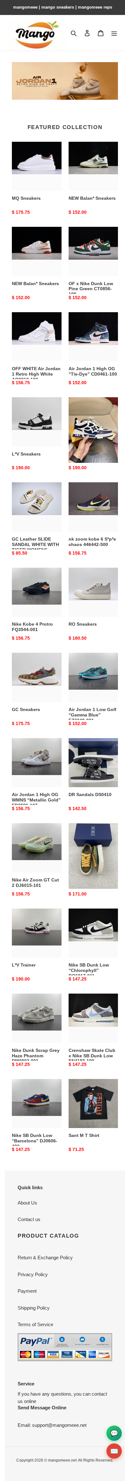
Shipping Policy (34, 1308)
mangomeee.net (62, 1460)
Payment (27, 1291)
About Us (27, 1202)
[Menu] (114, 33)
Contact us (29, 1219)
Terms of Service (35, 1324)
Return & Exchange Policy (45, 1257)
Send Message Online (42, 1407)
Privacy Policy (33, 1274)
